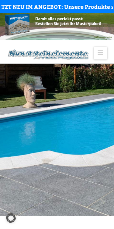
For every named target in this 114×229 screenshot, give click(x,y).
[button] (100, 53)
